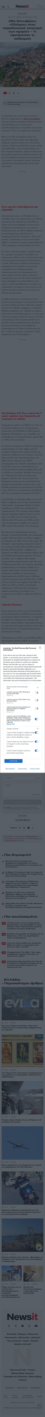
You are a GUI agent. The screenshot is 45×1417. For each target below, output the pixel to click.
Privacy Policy (35, 769)
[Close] (41, 648)
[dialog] (22, 708)
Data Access (22, 769)
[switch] (36, 693)
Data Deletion (10, 769)
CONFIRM (14, 761)
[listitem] (22, 687)
